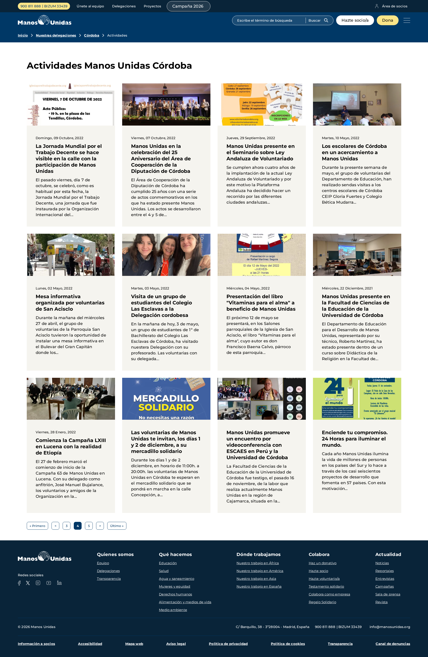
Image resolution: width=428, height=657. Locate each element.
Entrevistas (384, 578)
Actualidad (388, 554)
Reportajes (384, 571)
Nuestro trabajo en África (258, 563)
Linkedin (59, 583)
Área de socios (394, 6)
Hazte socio (318, 571)
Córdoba (91, 35)
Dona (387, 20)
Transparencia (109, 578)
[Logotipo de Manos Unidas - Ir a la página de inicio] (44, 23)
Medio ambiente (173, 610)
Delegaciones (124, 6)
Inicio (23, 35)
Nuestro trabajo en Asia (256, 578)
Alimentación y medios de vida (185, 602)
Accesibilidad (90, 644)
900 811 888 (31, 6)
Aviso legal (176, 644)
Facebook (19, 583)
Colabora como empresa (329, 594)
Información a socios (36, 644)
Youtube (48, 583)
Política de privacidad (228, 644)
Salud (164, 571)
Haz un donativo (323, 563)
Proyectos (152, 6)
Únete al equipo (90, 6)
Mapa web (134, 644)
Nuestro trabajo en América (260, 571)
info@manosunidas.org (390, 627)
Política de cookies (288, 644)
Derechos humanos (175, 594)
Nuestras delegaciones (56, 35)
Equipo (103, 563)
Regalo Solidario (322, 602)
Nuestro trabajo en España (259, 586)
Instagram (38, 583)
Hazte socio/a (355, 20)
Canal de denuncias (393, 644)
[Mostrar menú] (405, 20)
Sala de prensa (387, 594)
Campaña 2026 (187, 6)
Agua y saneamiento (176, 578)
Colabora (319, 554)
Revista (381, 602)
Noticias (382, 563)
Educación (168, 563)
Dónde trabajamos (259, 554)
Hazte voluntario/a (324, 578)
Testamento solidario (326, 586)
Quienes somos (115, 554)
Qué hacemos (175, 554)
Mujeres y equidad (174, 586)
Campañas (384, 586)
